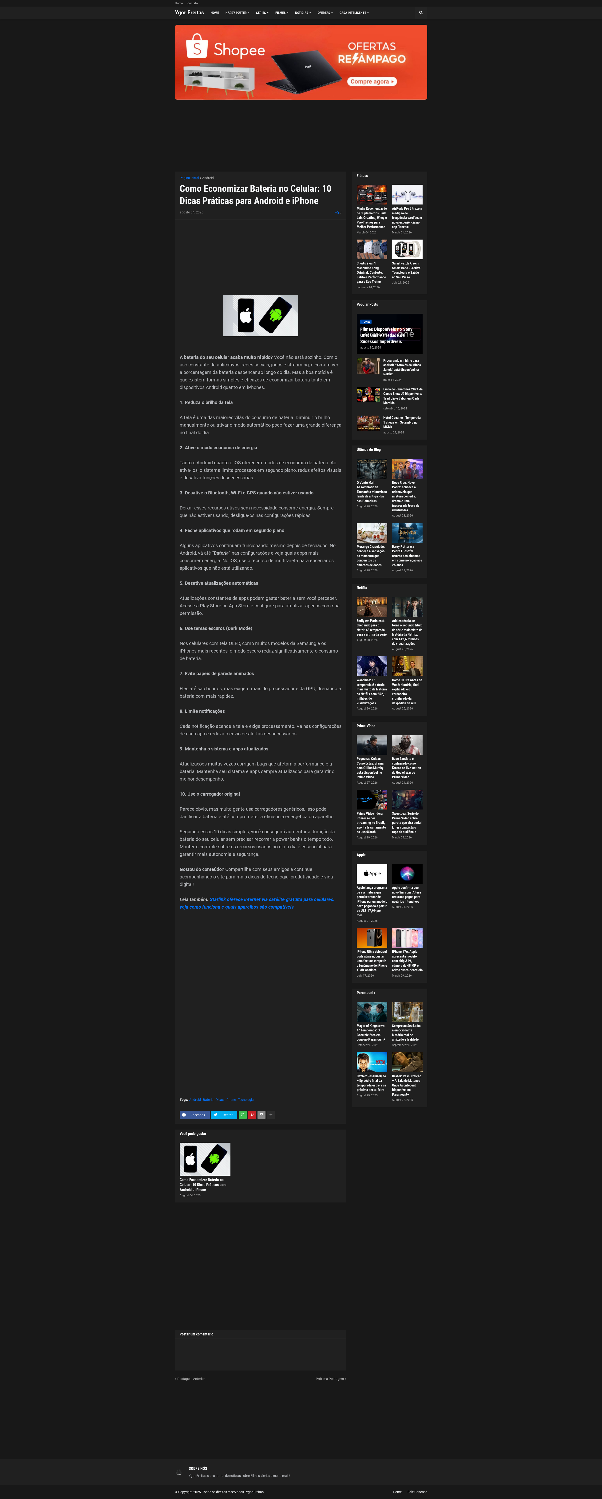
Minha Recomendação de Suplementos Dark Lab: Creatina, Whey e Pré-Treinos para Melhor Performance (372, 217)
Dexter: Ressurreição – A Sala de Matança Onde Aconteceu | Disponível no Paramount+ (406, 1085)
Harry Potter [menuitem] (236, 13)
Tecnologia (246, 1099)
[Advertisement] (301, 133)
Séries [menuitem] (261, 13)
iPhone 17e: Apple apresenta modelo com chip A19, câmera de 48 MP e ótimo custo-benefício (407, 961)
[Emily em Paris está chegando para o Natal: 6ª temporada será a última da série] (372, 607)
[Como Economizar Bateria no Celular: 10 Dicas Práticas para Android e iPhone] (205, 1159)
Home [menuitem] (215, 13)
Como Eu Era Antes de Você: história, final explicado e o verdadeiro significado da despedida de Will (407, 691)
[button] (421, 13)
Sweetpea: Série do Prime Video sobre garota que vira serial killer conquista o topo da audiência (407, 822)
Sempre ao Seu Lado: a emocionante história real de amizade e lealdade (406, 1033)
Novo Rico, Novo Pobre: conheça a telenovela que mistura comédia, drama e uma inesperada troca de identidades (405, 496)
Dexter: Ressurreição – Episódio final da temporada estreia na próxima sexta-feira (371, 1083)
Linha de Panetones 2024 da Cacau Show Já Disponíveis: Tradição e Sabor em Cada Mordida (403, 396)
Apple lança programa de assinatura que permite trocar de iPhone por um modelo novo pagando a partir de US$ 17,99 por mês (372, 901)
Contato (192, 3)
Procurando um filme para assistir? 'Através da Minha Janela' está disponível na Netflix (402, 367)
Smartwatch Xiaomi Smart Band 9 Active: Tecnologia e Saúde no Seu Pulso (406, 270)
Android (208, 178)
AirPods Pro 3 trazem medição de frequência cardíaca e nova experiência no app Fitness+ (407, 217)
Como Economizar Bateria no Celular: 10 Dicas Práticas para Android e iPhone (203, 1185)
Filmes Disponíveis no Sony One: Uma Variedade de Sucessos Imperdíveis (386, 335)
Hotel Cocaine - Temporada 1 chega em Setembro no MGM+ (402, 422)
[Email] (261, 1115)
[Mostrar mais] (271, 1115)
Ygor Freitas (189, 12)
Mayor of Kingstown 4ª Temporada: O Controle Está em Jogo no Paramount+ (371, 1033)
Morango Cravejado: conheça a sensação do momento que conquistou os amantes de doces (371, 556)
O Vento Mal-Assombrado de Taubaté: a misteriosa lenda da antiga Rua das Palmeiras (372, 492)
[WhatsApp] (243, 1115)
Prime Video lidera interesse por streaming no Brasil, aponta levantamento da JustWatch (371, 822)
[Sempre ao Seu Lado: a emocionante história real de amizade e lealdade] (407, 1012)
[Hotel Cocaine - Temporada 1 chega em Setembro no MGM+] (368, 423)
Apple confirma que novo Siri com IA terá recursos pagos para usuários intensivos (406, 895)
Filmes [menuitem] (280, 13)
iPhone (231, 1099)
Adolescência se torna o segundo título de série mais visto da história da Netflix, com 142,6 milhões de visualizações (407, 632)
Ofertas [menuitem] (324, 13)
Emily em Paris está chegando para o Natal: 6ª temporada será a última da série (372, 628)
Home (179, 3)
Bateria (208, 1099)
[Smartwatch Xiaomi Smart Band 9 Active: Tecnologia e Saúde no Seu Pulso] (407, 249)
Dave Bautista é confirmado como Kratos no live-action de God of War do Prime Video (406, 768)
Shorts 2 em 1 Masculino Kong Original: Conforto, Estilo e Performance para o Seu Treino (371, 272)
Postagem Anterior (191, 1379)
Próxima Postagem (330, 1379)
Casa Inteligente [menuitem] (353, 13)
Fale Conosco (417, 1492)
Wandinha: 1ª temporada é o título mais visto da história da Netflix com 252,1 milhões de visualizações (372, 691)
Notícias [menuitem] (301, 13)
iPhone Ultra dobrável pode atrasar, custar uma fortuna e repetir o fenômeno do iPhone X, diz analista (372, 961)
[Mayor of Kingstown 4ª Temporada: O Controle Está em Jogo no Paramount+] (372, 1012)
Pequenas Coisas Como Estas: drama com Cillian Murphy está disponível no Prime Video (370, 768)
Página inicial (189, 178)
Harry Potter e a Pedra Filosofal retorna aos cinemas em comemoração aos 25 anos (407, 556)
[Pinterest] (252, 1115)
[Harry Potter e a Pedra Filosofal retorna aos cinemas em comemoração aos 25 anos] (407, 533)
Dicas (220, 1099)
